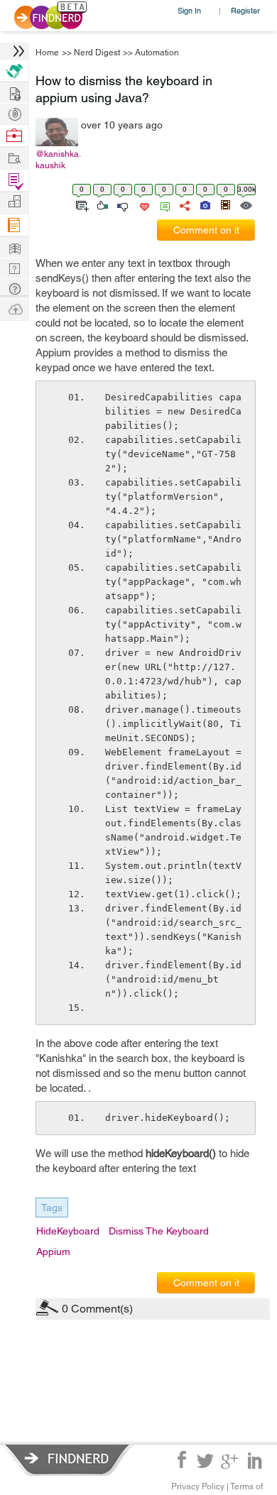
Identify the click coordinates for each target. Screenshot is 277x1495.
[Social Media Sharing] (183, 204)
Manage (14, 181)
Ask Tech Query (14, 288)
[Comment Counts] (162, 204)
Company (14, 202)
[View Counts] (245, 204)
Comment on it (206, 230)
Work (14, 136)
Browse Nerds (14, 112)
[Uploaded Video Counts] (225, 204)
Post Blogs (14, 308)
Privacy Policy (197, 1486)
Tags (52, 1207)
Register (245, 10)
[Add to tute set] (80, 204)
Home (47, 53)
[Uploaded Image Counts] (204, 204)
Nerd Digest (97, 53)
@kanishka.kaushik (58, 159)
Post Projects (14, 92)
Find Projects (14, 157)
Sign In (189, 10)
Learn (14, 225)
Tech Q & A (14, 267)
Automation (157, 53)
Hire (14, 71)
